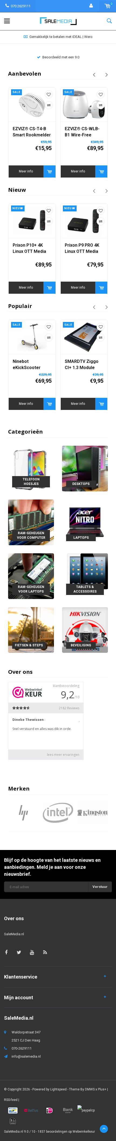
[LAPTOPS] (85, 522)
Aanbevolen (24, 73)
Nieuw (17, 189)
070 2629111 (20, 6)
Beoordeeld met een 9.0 (60, 57)
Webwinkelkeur (84, 1131)
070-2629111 (22, 1048)
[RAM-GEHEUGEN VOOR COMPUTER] (31, 522)
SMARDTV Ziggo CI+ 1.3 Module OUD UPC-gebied (82, 365)
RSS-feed (11, 1100)
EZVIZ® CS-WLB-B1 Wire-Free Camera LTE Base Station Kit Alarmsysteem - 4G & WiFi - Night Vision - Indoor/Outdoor (82, 132)
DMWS (90, 1089)
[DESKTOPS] (85, 468)
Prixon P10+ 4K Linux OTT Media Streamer (29, 249)
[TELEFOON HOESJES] (31, 468)
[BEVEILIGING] (85, 630)
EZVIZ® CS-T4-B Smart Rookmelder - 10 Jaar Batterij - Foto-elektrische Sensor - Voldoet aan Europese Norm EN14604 (32, 132)
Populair (20, 306)
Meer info (26, 171)
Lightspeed (58, 1089)
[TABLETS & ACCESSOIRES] (85, 576)
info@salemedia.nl (26, 1056)
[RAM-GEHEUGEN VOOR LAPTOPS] (31, 576)
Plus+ (102, 1089)
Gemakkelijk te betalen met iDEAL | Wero (61, 37)
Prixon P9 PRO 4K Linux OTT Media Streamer (82, 249)
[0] (107, 6)
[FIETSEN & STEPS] (31, 630)
